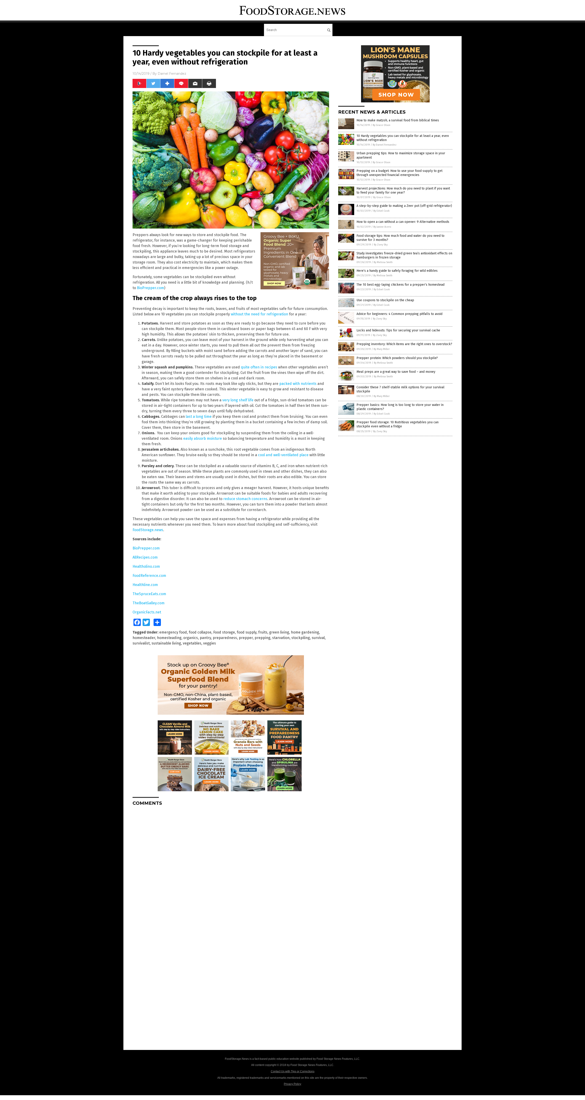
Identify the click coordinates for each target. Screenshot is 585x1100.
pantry (205, 638)
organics (190, 638)
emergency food (173, 632)
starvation (281, 638)
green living (279, 632)
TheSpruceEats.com (149, 594)
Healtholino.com (146, 566)
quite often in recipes (259, 367)
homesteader (144, 638)
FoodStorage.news (148, 530)
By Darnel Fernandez (384, 144)
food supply (246, 632)
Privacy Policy (292, 1084)
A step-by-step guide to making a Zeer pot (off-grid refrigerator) (404, 206)
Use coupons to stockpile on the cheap (385, 300)
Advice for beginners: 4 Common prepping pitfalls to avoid (399, 314)
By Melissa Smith (383, 262)
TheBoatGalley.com (149, 603)
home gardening (305, 632)
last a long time (199, 416)
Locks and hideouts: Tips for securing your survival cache (398, 330)
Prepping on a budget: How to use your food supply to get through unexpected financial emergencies (399, 173)
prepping (262, 638)
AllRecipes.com (145, 557)
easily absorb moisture (202, 438)
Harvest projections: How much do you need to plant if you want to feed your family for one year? (403, 190)
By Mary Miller (382, 349)
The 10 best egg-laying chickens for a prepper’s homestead (400, 285)
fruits (262, 632)
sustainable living (166, 643)
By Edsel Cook (381, 210)
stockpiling (300, 638)
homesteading (169, 638)
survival (318, 638)
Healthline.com (145, 585)
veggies (209, 643)
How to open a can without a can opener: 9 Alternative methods (402, 222)
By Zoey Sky (381, 244)
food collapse (200, 632)
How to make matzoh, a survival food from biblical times (397, 120)
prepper (246, 638)
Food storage (224, 632)
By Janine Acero (382, 226)
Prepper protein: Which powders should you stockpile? (397, 358)
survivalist (141, 643)
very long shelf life (237, 400)
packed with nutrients (297, 383)
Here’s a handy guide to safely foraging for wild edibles (397, 271)
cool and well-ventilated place (283, 455)
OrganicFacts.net (147, 612)
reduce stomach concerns (245, 499)
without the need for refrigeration (259, 314)
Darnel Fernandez (172, 74)
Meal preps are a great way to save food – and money (395, 372)
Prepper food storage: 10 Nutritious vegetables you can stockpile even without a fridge (397, 424)
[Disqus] (231, 867)
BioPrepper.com (150, 288)
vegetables (192, 643)
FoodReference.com (149, 575)
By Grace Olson (381, 125)
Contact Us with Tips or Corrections (292, 1071)
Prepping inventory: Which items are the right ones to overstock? (404, 344)
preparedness (225, 638)
